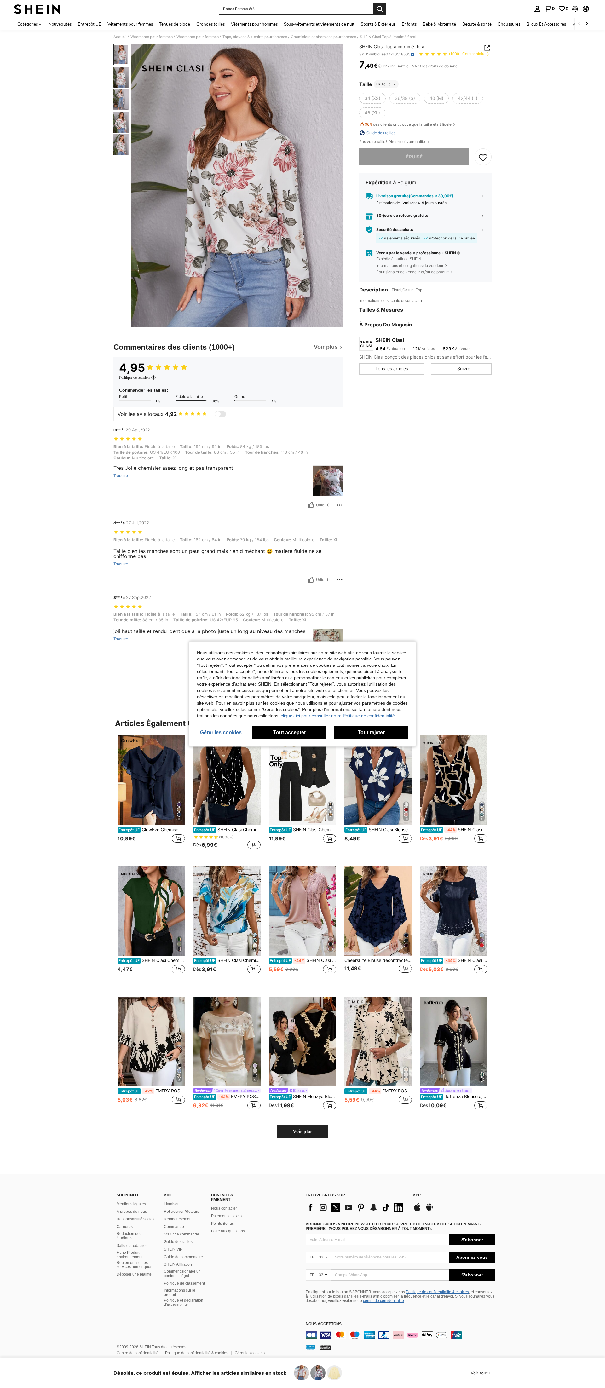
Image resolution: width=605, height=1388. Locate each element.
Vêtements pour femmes (151, 37)
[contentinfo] (400, 1335)
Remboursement (178, 1219)
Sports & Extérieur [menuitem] (378, 23)
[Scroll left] (579, 24)
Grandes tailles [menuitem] (210, 23)
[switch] (220, 414)
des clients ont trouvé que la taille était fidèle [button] (408, 124)
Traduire (120, 476)
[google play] (429, 1210)
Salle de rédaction (132, 1245)
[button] (575, 9)
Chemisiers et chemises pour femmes (323, 37)
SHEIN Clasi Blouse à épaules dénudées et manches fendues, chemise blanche (378, 829)
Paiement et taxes (226, 1216)
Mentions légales (131, 1204)
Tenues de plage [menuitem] (174, 23)
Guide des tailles (178, 1242)
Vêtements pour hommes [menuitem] (254, 23)
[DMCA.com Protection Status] (325, 1347)
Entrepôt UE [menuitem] (89, 23)
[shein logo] (37, 9)
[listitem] (151, 796)
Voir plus (302, 1131)
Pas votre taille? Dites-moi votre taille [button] (392, 142)
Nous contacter (224, 1208)
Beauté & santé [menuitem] (477, 23)
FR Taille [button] (383, 84)
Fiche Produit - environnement (129, 1254)
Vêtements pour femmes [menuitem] (130, 23)
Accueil (120, 37)
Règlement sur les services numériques (134, 1264)
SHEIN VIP (173, 1249)
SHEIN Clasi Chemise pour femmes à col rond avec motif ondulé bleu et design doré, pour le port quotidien (227, 960)
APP (417, 1195)
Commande (174, 1226)
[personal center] (537, 9)
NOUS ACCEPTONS (324, 1324)
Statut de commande (181, 1234)
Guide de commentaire (183, 1257)
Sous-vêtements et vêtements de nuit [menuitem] (319, 23)
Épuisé (414, 157)
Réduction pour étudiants (130, 1235)
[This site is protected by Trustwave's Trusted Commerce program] (310, 1347)
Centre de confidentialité (137, 1353)
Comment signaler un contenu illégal (182, 1273)
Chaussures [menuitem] (509, 23)
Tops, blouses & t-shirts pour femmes (254, 37)
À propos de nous (132, 1211)
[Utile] (311, 505)
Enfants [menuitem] (409, 23)
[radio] (372, 98)
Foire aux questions (228, 1231)
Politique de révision (134, 377)
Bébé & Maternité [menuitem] (439, 23)
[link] (549, 8)
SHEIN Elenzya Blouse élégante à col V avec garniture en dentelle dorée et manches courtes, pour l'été (303, 1096)
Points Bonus (222, 1223)
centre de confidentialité (383, 1301)
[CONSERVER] (483, 157)
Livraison (172, 1204)
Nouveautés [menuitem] (60, 23)
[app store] (417, 1210)
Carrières (125, 1226)
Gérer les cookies (250, 1353)
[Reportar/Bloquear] (339, 505)
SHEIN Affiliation (178, 1264)
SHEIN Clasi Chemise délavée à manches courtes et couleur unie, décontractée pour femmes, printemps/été (454, 960)
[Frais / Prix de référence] (380, 66)
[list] (356, 1207)
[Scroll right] (587, 24)
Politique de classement (184, 1283)
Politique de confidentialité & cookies (437, 1292)
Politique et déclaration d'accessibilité (183, 1302)
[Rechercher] (379, 9)
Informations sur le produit (179, 1292)
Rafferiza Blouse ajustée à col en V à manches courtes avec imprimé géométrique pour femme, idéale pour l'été (454, 1096)
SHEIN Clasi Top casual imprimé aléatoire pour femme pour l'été (454, 829)
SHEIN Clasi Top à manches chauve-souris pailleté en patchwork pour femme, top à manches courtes (303, 960)
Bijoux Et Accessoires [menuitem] (546, 23)
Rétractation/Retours (181, 1211)
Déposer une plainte (134, 1274)
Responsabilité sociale (136, 1219)
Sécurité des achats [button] (394, 229)
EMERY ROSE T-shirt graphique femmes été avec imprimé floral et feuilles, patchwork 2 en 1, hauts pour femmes (378, 1090)
